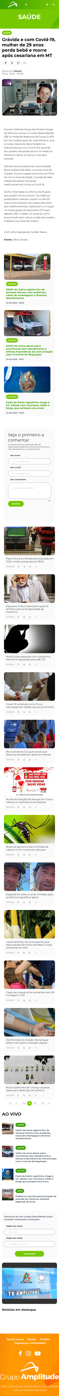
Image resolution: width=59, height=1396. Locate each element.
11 (29, 1103)
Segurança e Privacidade (30, 1343)
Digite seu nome (14, 1226)
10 (24, 1103)
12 (35, 1103)
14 (43, 1103)
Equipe (31, 1339)
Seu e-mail (15, 467)
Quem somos (15, 1339)
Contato (45, 1339)
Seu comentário (18, 479)
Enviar (16, 504)
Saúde (6, 33)
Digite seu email (14, 1238)
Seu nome (15, 455)
